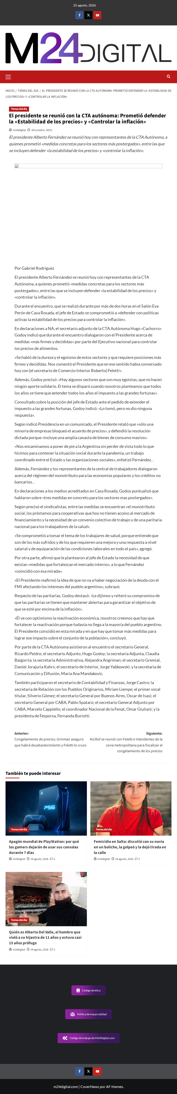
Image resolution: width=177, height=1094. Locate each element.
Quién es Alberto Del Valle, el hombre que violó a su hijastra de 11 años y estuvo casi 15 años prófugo (45, 937)
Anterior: (50, 739)
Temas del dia (19, 109)
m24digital (19, 130)
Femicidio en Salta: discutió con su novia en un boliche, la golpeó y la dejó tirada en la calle (130, 847)
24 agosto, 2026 (39, 859)
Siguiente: (126, 742)
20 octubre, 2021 (41, 130)
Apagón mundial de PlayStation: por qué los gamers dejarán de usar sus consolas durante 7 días (44, 847)
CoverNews (89, 1086)
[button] (10, 76)
